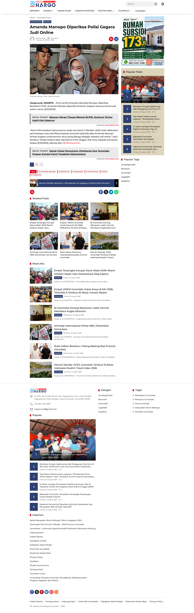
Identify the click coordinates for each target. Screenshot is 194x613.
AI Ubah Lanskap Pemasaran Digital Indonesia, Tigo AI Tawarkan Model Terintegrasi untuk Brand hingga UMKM (146, 128)
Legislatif (125, 177)
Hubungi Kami (37, 532)
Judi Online (93, 171)
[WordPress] (46, 592)
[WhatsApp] (116, 192)
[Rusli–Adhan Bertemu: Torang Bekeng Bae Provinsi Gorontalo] (74, 241)
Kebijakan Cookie (38, 541)
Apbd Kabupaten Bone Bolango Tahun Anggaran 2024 (56, 520)
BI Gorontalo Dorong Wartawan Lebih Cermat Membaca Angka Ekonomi (103, 225)
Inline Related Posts (112, 125)
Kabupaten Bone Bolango (147, 407)
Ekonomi (125, 169)
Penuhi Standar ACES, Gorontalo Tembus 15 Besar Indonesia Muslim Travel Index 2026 (103, 255)
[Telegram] (111, 192)
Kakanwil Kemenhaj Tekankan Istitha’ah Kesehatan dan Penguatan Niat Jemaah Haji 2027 (147, 148)
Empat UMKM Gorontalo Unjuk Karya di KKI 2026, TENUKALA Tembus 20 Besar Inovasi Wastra (73, 225)
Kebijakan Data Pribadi (41, 545)
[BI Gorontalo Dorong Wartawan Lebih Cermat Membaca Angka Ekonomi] (104, 211)
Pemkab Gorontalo (144, 412)
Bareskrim (65, 171)
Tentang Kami (36, 569)
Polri (105, 171)
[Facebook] (101, 192)
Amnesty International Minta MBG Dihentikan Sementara (43, 253)
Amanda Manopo (48, 171)
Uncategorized (128, 165)
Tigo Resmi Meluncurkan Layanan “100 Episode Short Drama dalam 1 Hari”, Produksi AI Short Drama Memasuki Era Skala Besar (147, 117)
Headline (47, 22)
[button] (155, 4)
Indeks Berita (36, 537)
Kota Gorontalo (142, 403)
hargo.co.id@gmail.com (45, 409)
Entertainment (36, 22)
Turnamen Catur (37, 573)
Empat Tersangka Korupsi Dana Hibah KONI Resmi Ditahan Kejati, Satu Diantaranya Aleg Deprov (42, 225)
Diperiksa (79, 171)
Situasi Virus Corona (39, 565)
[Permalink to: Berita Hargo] (33, 39)
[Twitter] (106, 192)
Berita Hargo (41, 38)
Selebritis (37, 175)
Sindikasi (34, 561)
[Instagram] (51, 592)
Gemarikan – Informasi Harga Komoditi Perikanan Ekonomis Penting (63, 528)
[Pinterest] (42, 592)
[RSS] (56, 592)
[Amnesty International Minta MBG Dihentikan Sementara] (44, 241)
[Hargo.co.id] (43, 4)
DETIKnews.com (71, 143)
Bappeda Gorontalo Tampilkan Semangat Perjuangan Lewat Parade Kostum (145, 138)
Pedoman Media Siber (40, 553)
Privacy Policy (36, 557)
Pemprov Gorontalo (144, 399)
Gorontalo (65, 217)
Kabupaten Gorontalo (145, 395)
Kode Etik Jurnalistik (39, 549)
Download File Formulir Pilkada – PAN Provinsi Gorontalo (57, 524)
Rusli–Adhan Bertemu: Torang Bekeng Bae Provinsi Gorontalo (73, 255)
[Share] (116, 39)
